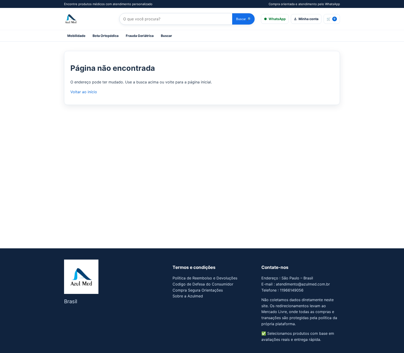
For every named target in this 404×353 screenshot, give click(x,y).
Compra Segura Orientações (198, 290)
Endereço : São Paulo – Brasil (287, 278)
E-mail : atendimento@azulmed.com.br (295, 284)
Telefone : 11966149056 (282, 290)
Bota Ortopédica (106, 36)
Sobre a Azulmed (188, 296)
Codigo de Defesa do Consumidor (203, 284)
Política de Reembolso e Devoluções (205, 278)
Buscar (243, 19)
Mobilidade (76, 36)
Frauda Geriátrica (140, 36)
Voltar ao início (83, 91)
